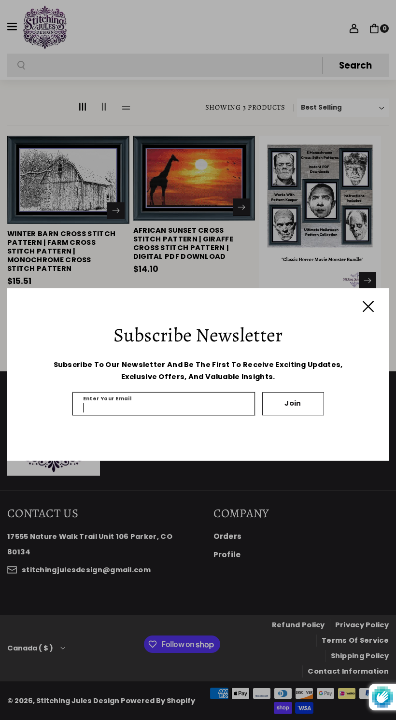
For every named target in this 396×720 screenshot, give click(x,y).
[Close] (368, 306)
